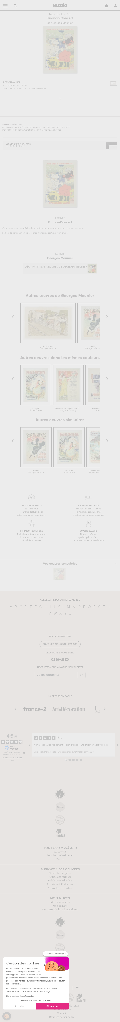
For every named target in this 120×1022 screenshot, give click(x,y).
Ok (81, 675)
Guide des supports (60, 873)
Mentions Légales (61, 1009)
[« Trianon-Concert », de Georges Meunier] (59, 574)
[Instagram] (57, 661)
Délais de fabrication (60, 881)
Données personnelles (61, 1017)
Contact (61, 1013)
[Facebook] (53, 661)
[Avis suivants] (117, 745)
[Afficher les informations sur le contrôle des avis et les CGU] (24, 752)
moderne (48, 228)
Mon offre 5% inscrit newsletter (60, 910)
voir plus (104, 745)
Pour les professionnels (60, 855)
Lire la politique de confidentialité (20, 996)
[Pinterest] (62, 661)
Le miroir (36, 409)
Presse (60, 859)
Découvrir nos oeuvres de (56, 267)
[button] (6, 1016)
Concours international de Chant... (68, 409)
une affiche (24, 228)
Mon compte (60, 906)
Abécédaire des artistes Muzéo (60, 600)
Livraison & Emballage (60, 884)
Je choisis (19, 1006)
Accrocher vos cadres (60, 888)
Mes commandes (60, 902)
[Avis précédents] (29, 745)
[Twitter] (67, 661)
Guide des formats (60, 877)
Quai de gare (48, 347)
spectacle (79, 228)
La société (60, 852)
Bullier (93, 347)
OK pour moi (52, 1006)
